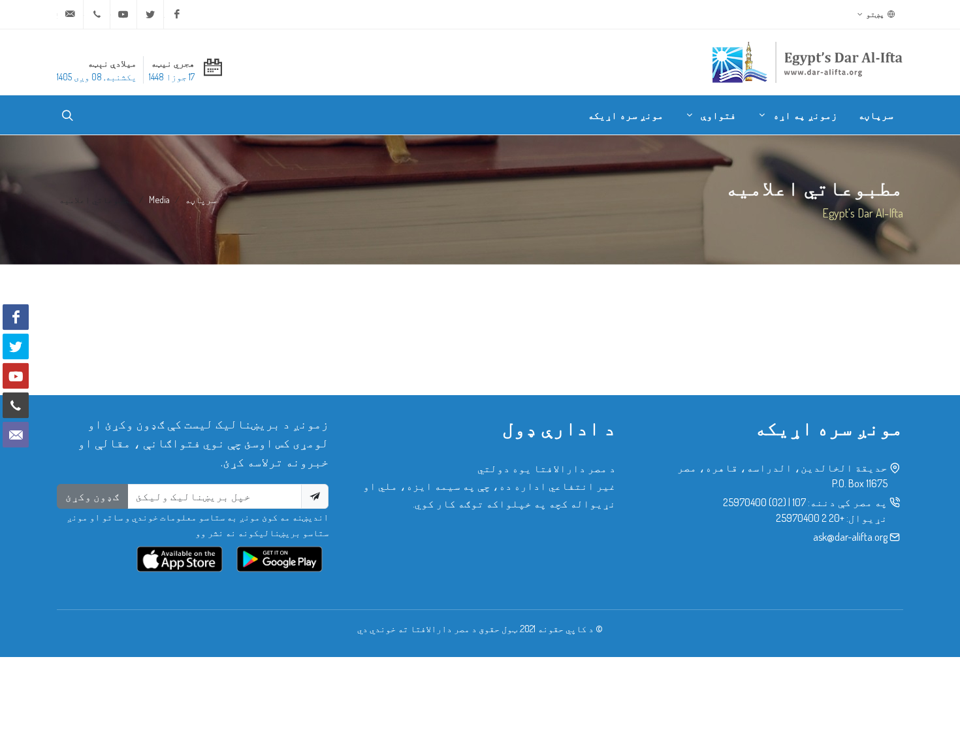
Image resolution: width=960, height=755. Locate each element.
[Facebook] (177, 14)
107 (799, 502)
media (159, 199)
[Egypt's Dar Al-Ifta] (807, 62)
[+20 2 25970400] (97, 14)
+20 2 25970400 (810, 517)
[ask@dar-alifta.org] (70, 14)
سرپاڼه (200, 199)
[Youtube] (123, 14)
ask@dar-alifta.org (850, 536)
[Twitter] (150, 14)
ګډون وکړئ (92, 496)
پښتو (876, 14)
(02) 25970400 (754, 502)
